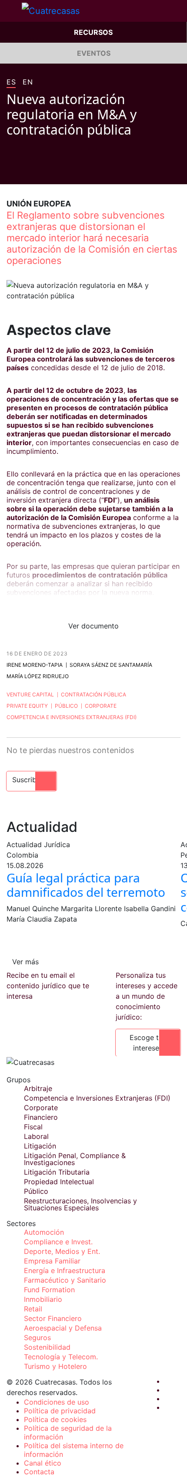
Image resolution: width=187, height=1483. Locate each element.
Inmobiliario (43, 1299)
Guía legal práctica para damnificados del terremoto (86, 885)
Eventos (93, 53)
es (11, 82)
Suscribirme (31, 779)
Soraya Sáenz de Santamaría (111, 665)
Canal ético (42, 1463)
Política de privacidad (60, 1410)
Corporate (101, 706)
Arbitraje (38, 1088)
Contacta (39, 1471)
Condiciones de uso (56, 1402)
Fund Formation (49, 1289)
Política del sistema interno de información (74, 1450)
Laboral (36, 1136)
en (28, 82)
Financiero (41, 1117)
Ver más (25, 961)
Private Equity (27, 706)
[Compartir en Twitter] (26, 171)
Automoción (44, 1232)
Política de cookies (55, 1419)
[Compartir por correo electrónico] (59, 171)
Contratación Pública (93, 694)
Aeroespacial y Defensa (63, 1327)
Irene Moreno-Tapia (35, 665)
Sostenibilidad (47, 1347)
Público (66, 706)
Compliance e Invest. (58, 1241)
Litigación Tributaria (57, 1172)
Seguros (37, 1337)
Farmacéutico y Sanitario (65, 1280)
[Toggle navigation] (11, 11)
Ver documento (93, 626)
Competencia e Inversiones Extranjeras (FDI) (72, 717)
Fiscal (33, 1126)
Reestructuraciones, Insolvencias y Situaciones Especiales (80, 1204)
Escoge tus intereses (148, 1042)
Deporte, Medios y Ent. (62, 1251)
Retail (33, 1308)
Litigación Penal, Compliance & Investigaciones (75, 1159)
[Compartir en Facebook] (10, 171)
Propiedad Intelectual (59, 1181)
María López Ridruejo (38, 676)
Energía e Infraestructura (64, 1270)
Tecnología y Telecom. (61, 1356)
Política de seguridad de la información (68, 1432)
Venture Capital (30, 694)
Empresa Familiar (52, 1260)
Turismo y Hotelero (55, 1366)
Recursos (93, 32)
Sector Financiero (53, 1318)
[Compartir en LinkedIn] (43, 171)
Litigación (40, 1145)
